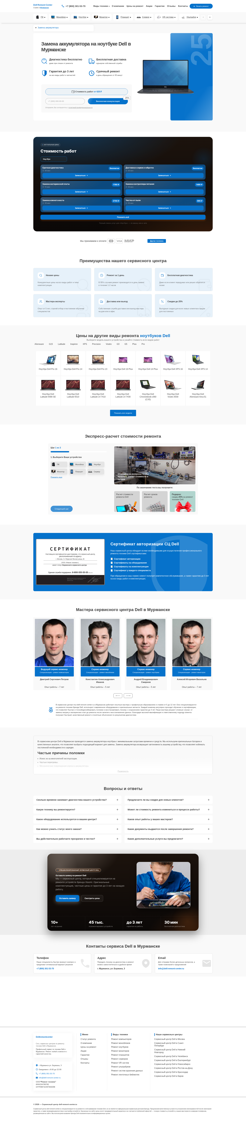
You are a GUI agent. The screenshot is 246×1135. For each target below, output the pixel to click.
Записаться (80, 175)
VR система (168, 17)
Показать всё (123, 217)
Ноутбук (82, 17)
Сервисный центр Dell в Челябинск (171, 1056)
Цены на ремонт (135, 6)
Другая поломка (156, 241)
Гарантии (160, 6)
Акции (149, 6)
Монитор (103, 17)
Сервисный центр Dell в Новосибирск (172, 1064)
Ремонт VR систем (120, 1063)
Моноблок (61, 17)
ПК (42, 17)
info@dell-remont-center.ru (171, 968)
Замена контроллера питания (140, 184)
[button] (118, 695)
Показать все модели (123, 413)
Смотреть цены (92, 898)
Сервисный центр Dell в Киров (168, 1076)
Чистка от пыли (133, 200)
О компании (118, 6)
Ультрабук (191, 17)
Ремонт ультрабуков (120, 1067)
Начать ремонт (202, 6)
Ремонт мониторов (120, 1051)
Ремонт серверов (119, 1059)
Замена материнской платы (56, 184)
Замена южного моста (53, 200)
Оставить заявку (67, 898)
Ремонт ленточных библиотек (125, 1075)
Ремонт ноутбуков (119, 1047)
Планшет (125, 17)
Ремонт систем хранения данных (127, 1071)
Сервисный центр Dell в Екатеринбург (172, 1060)
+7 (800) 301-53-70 (75, 6)
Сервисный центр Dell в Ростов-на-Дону (173, 1068)
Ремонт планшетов (120, 1055)
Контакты (183, 6)
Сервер (145, 17)
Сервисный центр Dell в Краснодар (171, 1072)
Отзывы (171, 6)
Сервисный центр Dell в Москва (169, 1039)
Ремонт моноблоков (120, 1043)
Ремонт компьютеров (121, 1039)
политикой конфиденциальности (81, 108)
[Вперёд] (210, 17)
